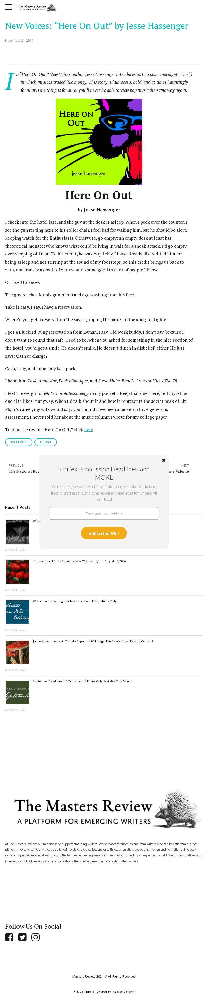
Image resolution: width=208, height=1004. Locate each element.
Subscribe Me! (104, 533)
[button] (104, 473)
